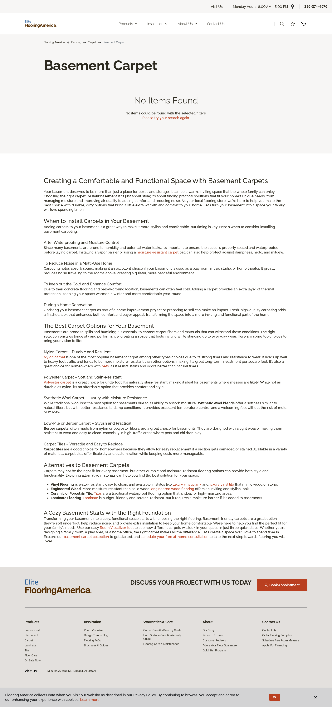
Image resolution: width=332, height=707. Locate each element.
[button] (282, 24)
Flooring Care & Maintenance (161, 643)
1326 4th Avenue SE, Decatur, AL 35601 (71, 670)
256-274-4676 (315, 6)
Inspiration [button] (155, 24)
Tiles (98, 493)
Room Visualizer (94, 630)
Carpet (92, 42)
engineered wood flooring (172, 489)
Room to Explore (213, 635)
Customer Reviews (214, 640)
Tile (27, 650)
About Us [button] (185, 24)
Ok (275, 697)
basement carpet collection (86, 537)
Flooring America (54, 42)
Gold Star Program (214, 650)
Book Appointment (284, 585)
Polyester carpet (57, 382)
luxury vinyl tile (221, 484)
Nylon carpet (54, 357)
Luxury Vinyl (32, 630)
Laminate (91, 498)
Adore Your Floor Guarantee (220, 645)
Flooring (76, 42)
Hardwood (31, 635)
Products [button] (126, 24)
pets (105, 366)
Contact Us (216, 24)
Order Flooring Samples (277, 635)
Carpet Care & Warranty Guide (162, 630)
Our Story (208, 630)
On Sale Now (33, 660)
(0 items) (303, 24)
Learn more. (90, 700)
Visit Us (217, 7)
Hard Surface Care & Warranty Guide (162, 637)
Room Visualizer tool (117, 528)
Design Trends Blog (96, 635)
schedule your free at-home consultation (174, 537)
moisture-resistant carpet (157, 252)
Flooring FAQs (92, 640)
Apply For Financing (274, 645)
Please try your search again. (166, 118)
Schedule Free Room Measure (280, 640)
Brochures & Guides (96, 645)
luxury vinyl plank (187, 484)
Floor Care (31, 655)
